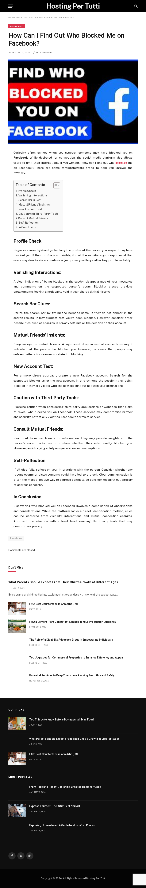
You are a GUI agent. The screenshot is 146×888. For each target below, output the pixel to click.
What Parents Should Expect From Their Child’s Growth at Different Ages (63, 582)
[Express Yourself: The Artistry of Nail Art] (17, 810)
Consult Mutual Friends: (33, 218)
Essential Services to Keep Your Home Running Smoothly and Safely (71, 675)
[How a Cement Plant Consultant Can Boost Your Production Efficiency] (17, 626)
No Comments (44, 52)
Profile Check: (27, 190)
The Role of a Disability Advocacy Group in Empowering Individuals (71, 639)
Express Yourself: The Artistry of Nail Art (54, 806)
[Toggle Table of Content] (55, 185)
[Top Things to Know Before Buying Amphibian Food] (17, 723)
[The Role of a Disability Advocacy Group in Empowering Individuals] (17, 644)
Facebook (16, 538)
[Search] (136, 6)
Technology (17, 26)
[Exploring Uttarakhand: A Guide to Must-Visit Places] (17, 829)
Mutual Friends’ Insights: (34, 204)
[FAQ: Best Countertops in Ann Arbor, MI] (17, 608)
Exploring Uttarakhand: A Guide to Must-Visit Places (62, 825)
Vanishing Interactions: (33, 195)
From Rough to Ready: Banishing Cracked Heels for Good (65, 786)
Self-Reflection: (29, 222)
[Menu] (10, 6)
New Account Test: (30, 209)
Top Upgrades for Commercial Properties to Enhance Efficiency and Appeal (76, 657)
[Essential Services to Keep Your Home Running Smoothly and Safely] (17, 679)
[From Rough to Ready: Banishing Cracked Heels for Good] (17, 791)
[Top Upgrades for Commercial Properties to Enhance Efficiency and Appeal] (17, 661)
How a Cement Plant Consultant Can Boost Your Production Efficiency (72, 621)
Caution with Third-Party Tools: (38, 213)
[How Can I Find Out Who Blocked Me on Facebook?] (73, 102)
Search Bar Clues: (29, 200)
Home (11, 17)
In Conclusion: (27, 227)
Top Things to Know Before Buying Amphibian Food (61, 719)
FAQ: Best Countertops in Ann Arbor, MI (53, 603)
